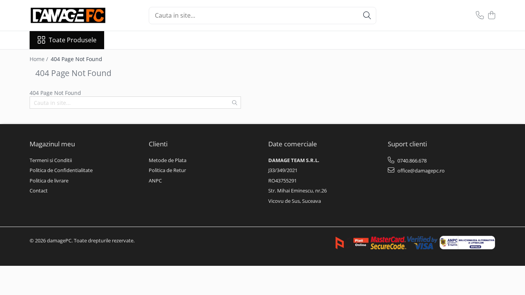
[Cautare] (367, 15)
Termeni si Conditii (51, 160)
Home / (40, 59)
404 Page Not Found (76, 59)
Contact (39, 190)
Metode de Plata (167, 160)
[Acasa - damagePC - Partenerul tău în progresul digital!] (68, 15)
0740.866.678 (411, 160)
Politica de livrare (49, 180)
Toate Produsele (72, 40)
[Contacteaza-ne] (480, 15)
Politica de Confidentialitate (61, 170)
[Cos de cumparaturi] (492, 15)
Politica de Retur (167, 170)
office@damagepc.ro (420, 170)
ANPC (155, 180)
